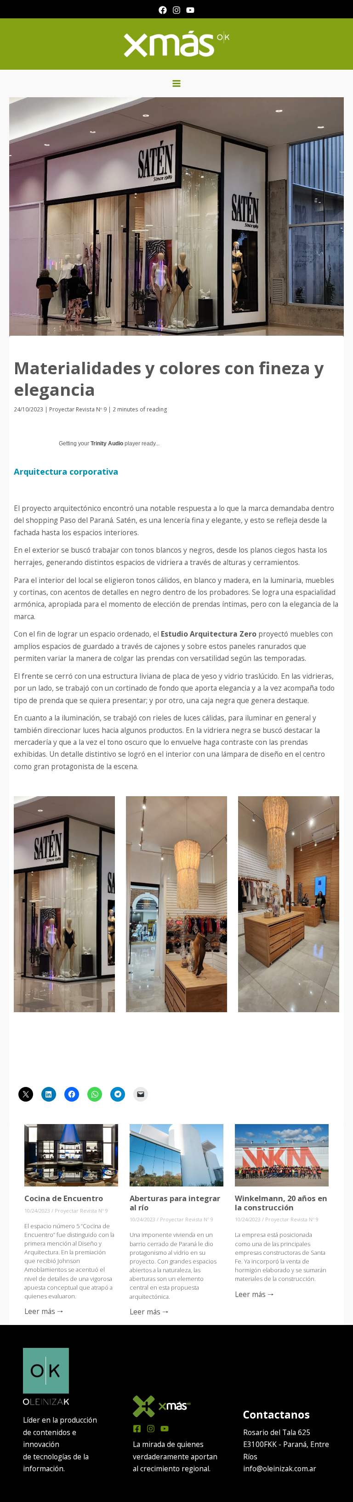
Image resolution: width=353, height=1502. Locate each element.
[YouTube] (190, 10)
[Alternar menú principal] (176, 83)
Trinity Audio (107, 443)
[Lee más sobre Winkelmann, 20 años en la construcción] (282, 1154)
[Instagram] (176, 10)
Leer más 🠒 (43, 1311)
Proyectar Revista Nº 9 (78, 409)
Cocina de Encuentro (63, 1198)
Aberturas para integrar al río (175, 1203)
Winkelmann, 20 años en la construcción (281, 1203)
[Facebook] (163, 10)
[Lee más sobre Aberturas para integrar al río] (176, 1154)
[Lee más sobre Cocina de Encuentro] (71, 1154)
